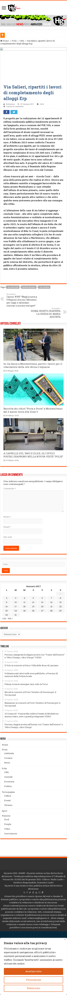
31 (16, 614)
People (7, 824)
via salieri (44, 287)
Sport (4, 810)
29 (60, 610)
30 (6, 614)
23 (6, 610)
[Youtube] (36, 892)
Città (21, 40)
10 (16, 602)
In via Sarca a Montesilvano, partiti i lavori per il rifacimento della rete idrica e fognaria (32, 365)
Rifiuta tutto (33, 988)
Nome (7, 516)
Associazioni (10, 833)
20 (42, 606)
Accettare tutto (33, 971)
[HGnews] (14, 7)
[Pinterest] (33, 892)
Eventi (7, 800)
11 (24, 602)
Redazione (10, 104)
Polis (14, 40)
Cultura (7, 795)
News (7, 762)
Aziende (8, 776)
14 (51, 602)
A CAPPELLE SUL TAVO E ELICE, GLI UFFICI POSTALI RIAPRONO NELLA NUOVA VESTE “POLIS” (33, 455)
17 (16, 606)
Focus (4, 749)
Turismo (8, 805)
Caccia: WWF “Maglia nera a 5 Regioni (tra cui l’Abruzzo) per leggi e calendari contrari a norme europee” (22, 300)
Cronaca (8, 758)
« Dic (4, 618)
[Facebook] (27, 892)
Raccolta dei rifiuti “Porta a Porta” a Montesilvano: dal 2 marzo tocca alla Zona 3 (33, 410)
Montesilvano (29, 287)
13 (42, 602)
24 (15, 610)
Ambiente (9, 753)
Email (7, 526)
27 (42, 610)
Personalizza (33, 979)
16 (7, 606)
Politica (8, 786)
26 (33, 610)
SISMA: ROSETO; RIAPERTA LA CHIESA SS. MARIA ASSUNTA (45, 312)
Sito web (7, 537)
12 (33, 602)
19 (33, 606)
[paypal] (42, 892)
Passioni (6, 815)
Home (5, 40)
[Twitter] (30, 892)
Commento (9, 488)
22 (60, 606)
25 (24, 610)
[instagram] (39, 892)
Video (7, 828)
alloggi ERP (13, 287)
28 (51, 610)
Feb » (10, 618)
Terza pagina (8, 792)
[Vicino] (65, 939)
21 (51, 606)
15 (60, 602)
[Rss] (24, 892)
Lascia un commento (15, 106)
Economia (9, 781)
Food (6, 819)
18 (24, 606)
